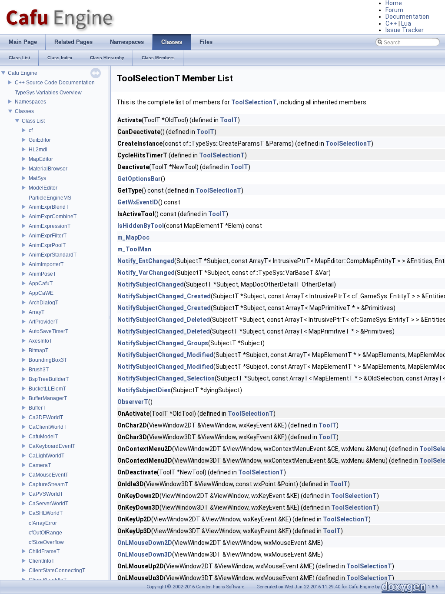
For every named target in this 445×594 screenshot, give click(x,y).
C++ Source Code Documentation (55, 83)
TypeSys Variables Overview (48, 93)
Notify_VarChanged (146, 272)
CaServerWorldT (48, 504)
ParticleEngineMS (50, 198)
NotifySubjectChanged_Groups (162, 343)
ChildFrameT (44, 551)
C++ (391, 23)
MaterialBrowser (48, 169)
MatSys (37, 178)
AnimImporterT (46, 264)
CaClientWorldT (47, 427)
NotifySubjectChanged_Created (164, 296)
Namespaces (30, 102)
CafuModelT (43, 437)
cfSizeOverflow (46, 542)
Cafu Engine (22, 73)
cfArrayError (43, 523)
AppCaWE (41, 293)
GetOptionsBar (139, 178)
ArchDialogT (43, 303)
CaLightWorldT (46, 456)
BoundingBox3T (48, 360)
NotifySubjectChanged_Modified (165, 354)
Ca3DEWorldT (46, 417)
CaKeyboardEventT (52, 446)
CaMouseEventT (48, 475)
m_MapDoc (133, 237)
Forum (394, 10)
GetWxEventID (137, 202)
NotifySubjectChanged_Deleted (163, 319)
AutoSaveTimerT (48, 331)
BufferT (37, 408)
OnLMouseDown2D (144, 542)
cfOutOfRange (45, 533)
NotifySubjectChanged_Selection (166, 378)
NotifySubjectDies (144, 390)
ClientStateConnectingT (57, 570)
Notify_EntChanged (145, 260)
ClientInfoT (41, 561)
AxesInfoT (40, 341)
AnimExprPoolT (47, 245)
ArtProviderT (43, 322)
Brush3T (39, 370)
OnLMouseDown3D (144, 554)
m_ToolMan (134, 249)
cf (31, 130)
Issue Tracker (404, 30)
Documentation (407, 16)
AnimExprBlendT (49, 207)
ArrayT (36, 312)
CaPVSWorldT (46, 494)
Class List (33, 121)
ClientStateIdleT (47, 580)
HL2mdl (38, 150)
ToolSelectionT (254, 102)
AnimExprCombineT (52, 217)
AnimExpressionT (49, 226)
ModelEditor (43, 188)
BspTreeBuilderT (49, 379)
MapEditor (41, 159)
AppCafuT (41, 283)
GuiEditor (40, 140)
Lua (406, 23)
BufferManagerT (48, 398)
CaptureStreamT (48, 484)
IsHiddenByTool (140, 225)
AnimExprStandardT (52, 255)
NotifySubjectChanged (150, 284)
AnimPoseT (42, 274)
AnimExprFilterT (47, 236)
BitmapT (38, 350)
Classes (24, 111)
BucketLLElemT (47, 389)
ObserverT (132, 401)
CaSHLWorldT (46, 513)
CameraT (40, 465)
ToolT (229, 120)
